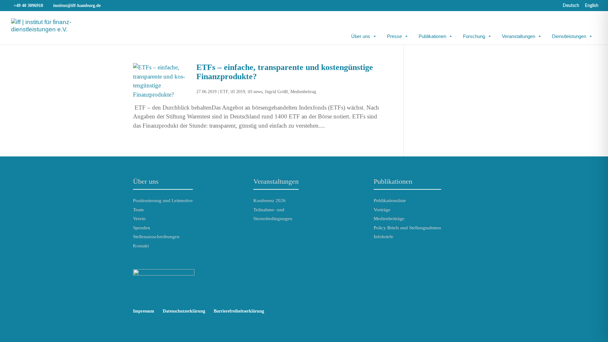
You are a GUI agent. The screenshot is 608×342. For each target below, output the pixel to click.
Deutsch (571, 5)
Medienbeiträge (389, 218)
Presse (394, 36)
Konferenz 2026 (269, 200)
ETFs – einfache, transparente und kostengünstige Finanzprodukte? (284, 72)
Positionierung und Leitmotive (163, 200)
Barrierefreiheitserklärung (239, 311)
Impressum (143, 311)
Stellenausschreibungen (156, 236)
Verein (139, 218)
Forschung (474, 36)
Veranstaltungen (518, 36)
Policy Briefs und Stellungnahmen (407, 227)
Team (138, 209)
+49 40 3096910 (28, 5)
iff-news (255, 91)
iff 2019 (238, 91)
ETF (224, 91)
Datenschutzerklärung (184, 311)
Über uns (360, 36)
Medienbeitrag (303, 91)
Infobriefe (383, 236)
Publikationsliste (390, 200)
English (591, 5)
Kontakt (141, 245)
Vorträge (382, 209)
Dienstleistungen (569, 36)
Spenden (141, 227)
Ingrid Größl (276, 91)
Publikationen (432, 36)
